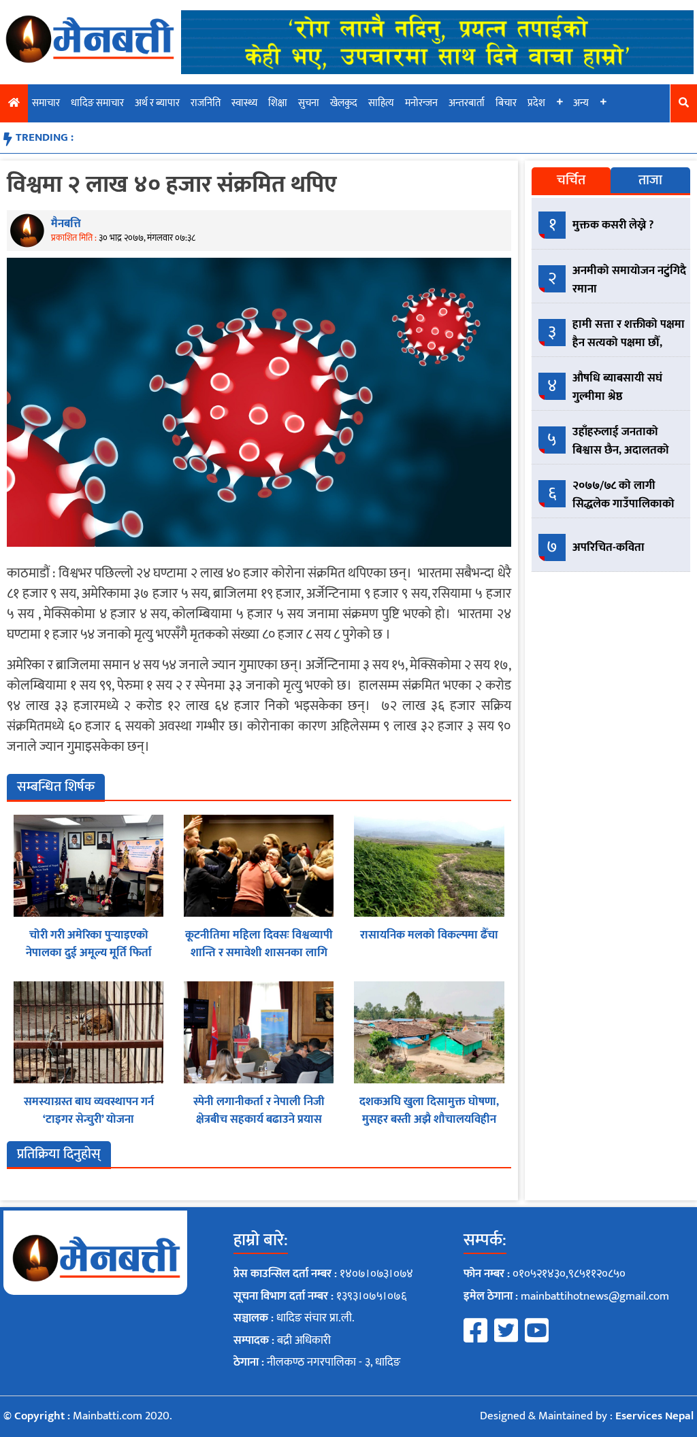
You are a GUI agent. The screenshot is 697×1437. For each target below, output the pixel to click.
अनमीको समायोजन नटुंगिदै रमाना (629, 280)
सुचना (308, 103)
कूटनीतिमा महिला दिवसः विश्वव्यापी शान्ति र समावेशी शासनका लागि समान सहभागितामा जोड (259, 952)
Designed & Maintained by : (587, 1415)
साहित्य (381, 103)
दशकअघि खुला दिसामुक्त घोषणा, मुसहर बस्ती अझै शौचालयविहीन (429, 1110)
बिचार (506, 103)
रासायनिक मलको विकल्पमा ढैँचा (429, 935)
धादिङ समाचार (97, 103)
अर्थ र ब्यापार (157, 103)
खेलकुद (343, 103)
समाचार (46, 103)
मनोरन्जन (421, 103)
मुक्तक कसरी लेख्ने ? (613, 225)
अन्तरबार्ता (467, 103)
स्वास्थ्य (244, 103)
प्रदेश (536, 103)
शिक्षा (277, 103)
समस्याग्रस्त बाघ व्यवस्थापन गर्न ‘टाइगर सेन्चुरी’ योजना (89, 1110)
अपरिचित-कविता (608, 547)
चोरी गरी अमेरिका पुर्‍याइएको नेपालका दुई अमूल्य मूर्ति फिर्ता (89, 944)
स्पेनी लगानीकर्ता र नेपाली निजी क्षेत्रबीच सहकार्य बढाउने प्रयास (259, 1110)
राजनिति (206, 103)
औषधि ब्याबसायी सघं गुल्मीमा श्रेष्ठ (617, 387)
